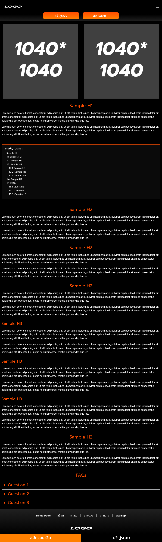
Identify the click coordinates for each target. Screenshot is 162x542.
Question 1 (18, 485)
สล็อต (60, 516)
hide (18, 148)
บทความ (104, 516)
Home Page (43, 516)
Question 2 (18, 494)
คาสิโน (73, 516)
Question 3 (18, 503)
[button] (157, 6)
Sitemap (121, 516)
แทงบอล (88, 516)
